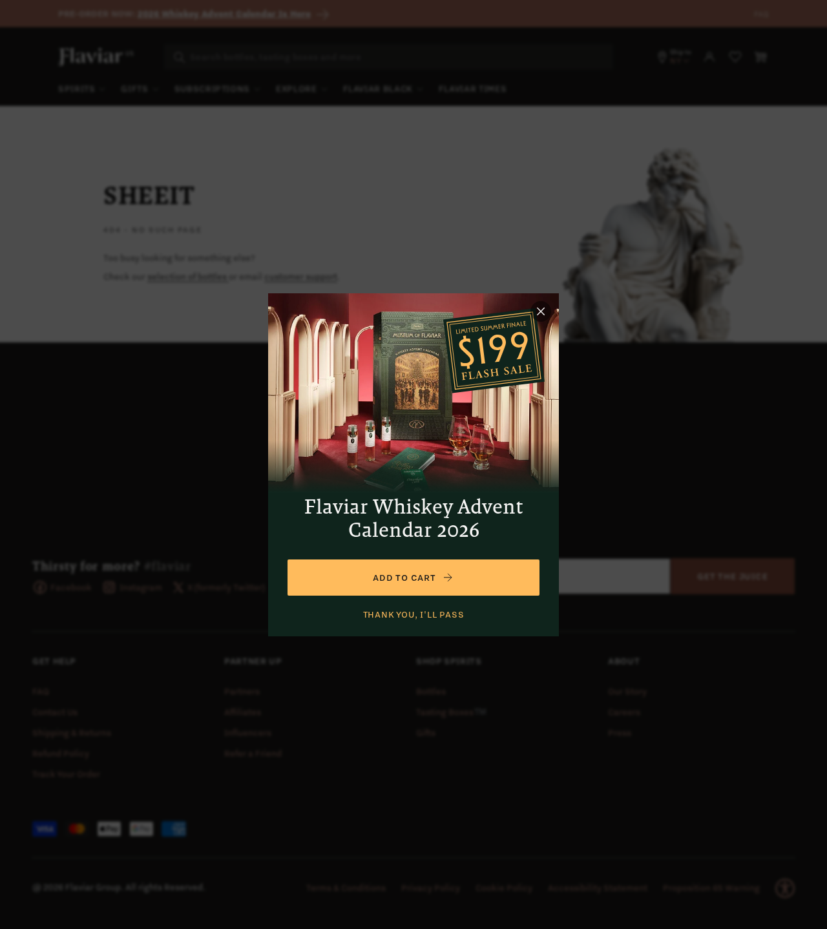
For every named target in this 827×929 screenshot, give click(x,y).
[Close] (540, 311)
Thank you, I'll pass (414, 614)
